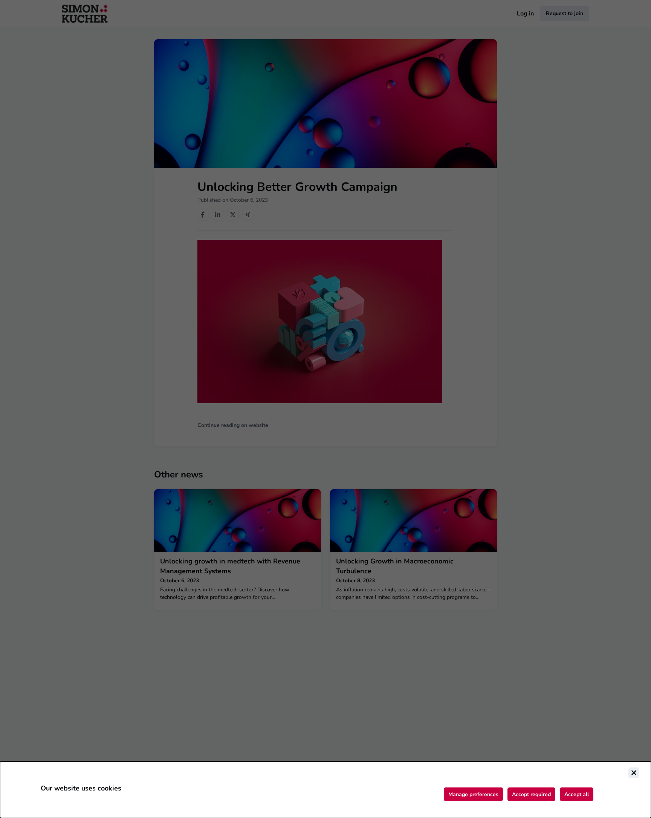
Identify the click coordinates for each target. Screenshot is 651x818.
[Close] (633, 772)
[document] (325, 789)
